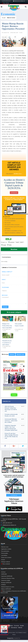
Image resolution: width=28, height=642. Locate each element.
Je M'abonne (14, 192)
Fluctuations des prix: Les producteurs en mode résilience (7, 342)
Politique (11, 625)
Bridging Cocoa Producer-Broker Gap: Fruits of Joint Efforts (7, 325)
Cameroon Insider (5, 580)
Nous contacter (6, 3)
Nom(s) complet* (7, 271)
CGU (17, 632)
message (5, 295)
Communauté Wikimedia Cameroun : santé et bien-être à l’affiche (11, 420)
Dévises (14, 634)
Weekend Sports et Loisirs (7, 586)
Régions (4, 629)
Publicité (20, 632)
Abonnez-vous (20, 354)
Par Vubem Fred (5, 32)
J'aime (7, 239)
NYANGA (3, 584)
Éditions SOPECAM (6, 589)
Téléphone (5, 287)
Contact (24, 632)
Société (22, 625)
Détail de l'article (11, 17)
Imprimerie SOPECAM (6, 576)
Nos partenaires (5, 551)
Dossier (3, 559)
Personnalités (4, 553)
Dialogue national (5, 561)
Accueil (3, 17)
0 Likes (20, 32)
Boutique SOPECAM (6, 582)
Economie (16, 625)
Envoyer (5, 306)
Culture (4, 627)
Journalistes (4, 555)
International (14, 627)
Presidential (5, 625)
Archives (3, 572)
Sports (8, 627)
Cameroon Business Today (7, 578)
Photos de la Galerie (6, 557)
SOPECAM (4, 574)
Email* (4, 279)
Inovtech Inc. (17, 638)
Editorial (20, 627)
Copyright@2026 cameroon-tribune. (8, 632)
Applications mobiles (6, 549)
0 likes (4, 330)
